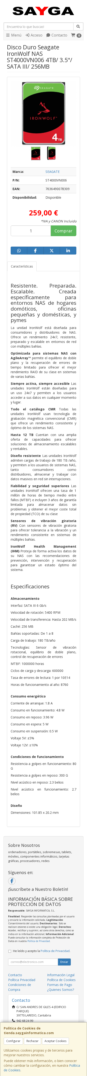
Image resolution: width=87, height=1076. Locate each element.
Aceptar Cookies (55, 1041)
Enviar (64, 962)
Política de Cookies (61, 980)
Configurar (13, 1041)
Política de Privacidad (38, 941)
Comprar (63, 231)
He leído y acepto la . (41, 951)
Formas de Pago (59, 984)
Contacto (59, 35)
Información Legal (60, 975)
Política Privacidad (21, 980)
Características (22, 266)
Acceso (36, 35)
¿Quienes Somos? (60, 989)
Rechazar (32, 1041)
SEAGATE (52, 171)
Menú (15, 35)
